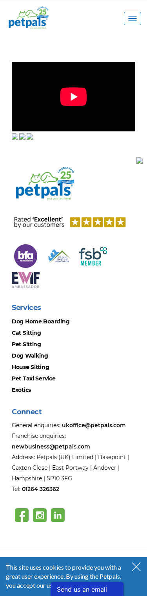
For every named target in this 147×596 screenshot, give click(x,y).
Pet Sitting (26, 344)
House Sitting (30, 367)
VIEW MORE (30, 57)
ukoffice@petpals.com (94, 425)
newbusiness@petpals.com (51, 446)
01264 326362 (40, 489)
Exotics (21, 389)
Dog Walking (30, 355)
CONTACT (27, 153)
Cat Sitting (26, 332)
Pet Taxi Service (34, 378)
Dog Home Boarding (40, 321)
